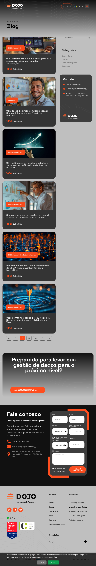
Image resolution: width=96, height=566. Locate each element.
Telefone (72, 438)
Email (71, 414)
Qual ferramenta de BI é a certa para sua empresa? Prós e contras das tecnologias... (28, 61)
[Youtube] (20, 509)
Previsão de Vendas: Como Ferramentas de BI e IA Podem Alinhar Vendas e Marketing (28, 268)
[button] (87, 6)
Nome (54, 414)
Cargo (54, 426)
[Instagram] (9, 509)
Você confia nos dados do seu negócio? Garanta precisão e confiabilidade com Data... (28, 320)
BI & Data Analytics (15, 48)
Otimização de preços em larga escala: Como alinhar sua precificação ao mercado (27, 113)
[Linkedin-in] (15, 509)
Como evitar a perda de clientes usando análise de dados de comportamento (28, 216)
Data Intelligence (29, 255)
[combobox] (73, 37)
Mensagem (56, 451)
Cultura (65, 59)
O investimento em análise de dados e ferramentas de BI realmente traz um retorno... (27, 165)
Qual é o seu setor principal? (75, 425)
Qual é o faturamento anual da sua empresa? (59, 439)
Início (9, 21)
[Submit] (84, 541)
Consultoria (67, 56)
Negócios (11, 100)
